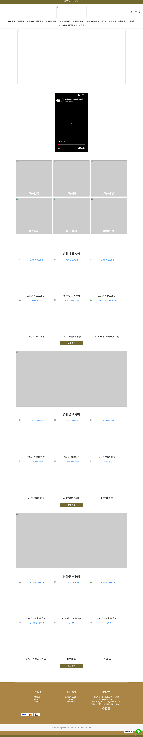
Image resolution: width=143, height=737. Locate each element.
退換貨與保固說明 (71, 697)
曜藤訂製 (21, 21)
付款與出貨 (71, 699)
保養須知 (36, 699)
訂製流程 (131, 21)
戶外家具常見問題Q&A (68, 25)
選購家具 (36, 702)
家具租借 (30, 21)
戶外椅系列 (64, 21)
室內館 (81, 25)
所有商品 (11, 21)
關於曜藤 (36, 697)
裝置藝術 (39, 21)
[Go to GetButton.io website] (138, 735)
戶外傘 (104, 21)
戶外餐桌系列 (78, 21)
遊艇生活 (112, 21)
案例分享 (121, 21)
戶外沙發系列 (51, 21)
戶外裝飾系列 (92, 21)
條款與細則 (71, 702)
